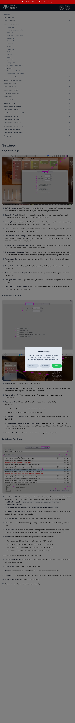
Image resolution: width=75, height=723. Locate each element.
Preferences (32, 366)
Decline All (45, 366)
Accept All (56, 366)
